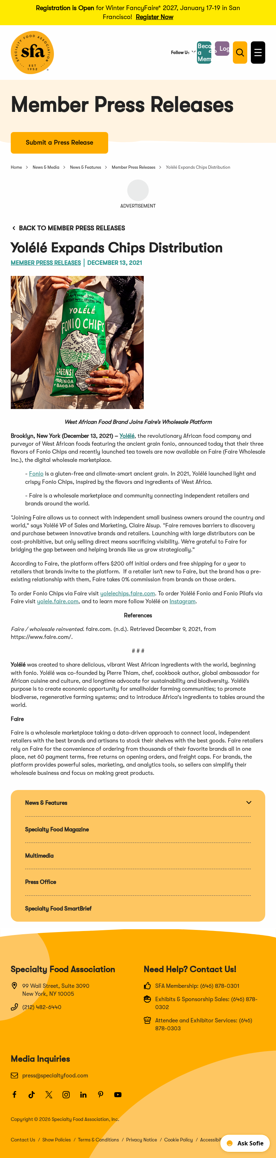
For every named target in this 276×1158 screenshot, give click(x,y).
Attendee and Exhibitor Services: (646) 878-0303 (203, 1024)
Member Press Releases (133, 167)
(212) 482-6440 (41, 1007)
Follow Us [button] (180, 52)
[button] (222, 48)
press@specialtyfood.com (55, 1075)
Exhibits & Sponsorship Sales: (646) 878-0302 (206, 1003)
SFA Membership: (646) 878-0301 (197, 986)
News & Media (46, 167)
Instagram (183, 601)
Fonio (36, 474)
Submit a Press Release (59, 142)
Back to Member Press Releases (72, 228)
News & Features (85, 167)
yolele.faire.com (57, 601)
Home (16, 167)
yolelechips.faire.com (127, 593)
